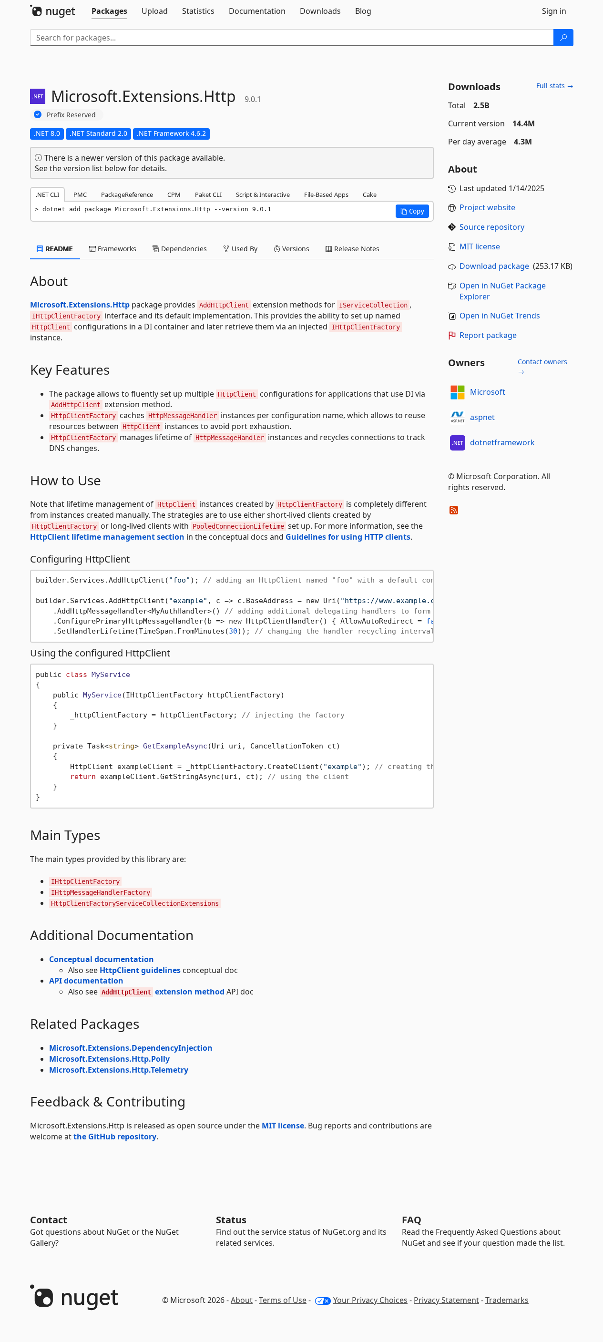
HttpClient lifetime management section (107, 537)
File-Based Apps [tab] (326, 194)
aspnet (482, 417)
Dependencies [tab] (183, 248)
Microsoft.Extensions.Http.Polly (109, 1059)
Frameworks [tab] (116, 248)
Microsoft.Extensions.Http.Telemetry (118, 1070)
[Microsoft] (457, 392)
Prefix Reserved (71, 114)
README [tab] (58, 248)
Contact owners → (542, 366)
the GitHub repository (114, 1136)
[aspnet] (457, 417)
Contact (48, 1219)
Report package (488, 335)
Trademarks (507, 1300)
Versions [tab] (294, 248)
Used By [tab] (243, 248)
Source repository (492, 227)
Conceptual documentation (101, 959)
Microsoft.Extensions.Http (80, 304)
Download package (494, 266)
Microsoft (487, 392)
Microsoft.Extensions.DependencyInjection (131, 1048)
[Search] (563, 37)
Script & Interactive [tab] (263, 194)
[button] (412, 211)
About (242, 1300)
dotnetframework (502, 442)
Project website (487, 207)
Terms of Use (283, 1300)
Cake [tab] (370, 194)
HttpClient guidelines (140, 970)
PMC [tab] (80, 194)
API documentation (86, 980)
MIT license (283, 1125)
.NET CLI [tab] (47, 194)
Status (231, 1219)
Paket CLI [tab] (208, 194)
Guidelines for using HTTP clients (348, 537)
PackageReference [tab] (127, 194)
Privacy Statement (446, 1300)
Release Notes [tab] (355, 248)
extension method (163, 991)
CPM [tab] (174, 194)
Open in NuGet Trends (500, 315)
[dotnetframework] (457, 442)
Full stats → (554, 85)
